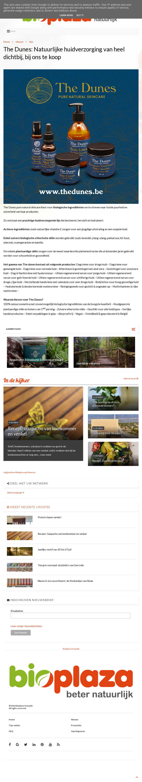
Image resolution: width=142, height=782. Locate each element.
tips (31, 41)
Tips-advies (14, 725)
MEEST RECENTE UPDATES (29, 507)
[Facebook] (10, 744)
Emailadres (17, 611)
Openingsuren (78, 731)
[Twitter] (25, 744)
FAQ (11, 731)
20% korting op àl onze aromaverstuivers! (105, 403)
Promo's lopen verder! (49, 517)
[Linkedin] (34, 744)
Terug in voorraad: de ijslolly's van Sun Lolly (61, 565)
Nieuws (74, 719)
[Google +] (17, 744)
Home (6, 41)
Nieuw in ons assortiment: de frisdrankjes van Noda (65, 580)
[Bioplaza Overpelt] (71, 23)
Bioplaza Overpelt (71, 648)
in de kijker (14, 422)
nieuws (19, 41)
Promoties (76, 725)
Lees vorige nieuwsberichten (26, 626)
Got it (80, 15)
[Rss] (58, 744)
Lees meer (45, 454)
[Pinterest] (42, 744)
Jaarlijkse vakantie (88, 363)
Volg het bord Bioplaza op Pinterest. (19, 472)
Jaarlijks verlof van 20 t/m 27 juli (54, 549)
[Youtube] (50, 744)
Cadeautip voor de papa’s (107, 433)
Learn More (66, 15)
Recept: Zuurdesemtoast (107, 460)
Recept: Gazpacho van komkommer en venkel (42, 431)
